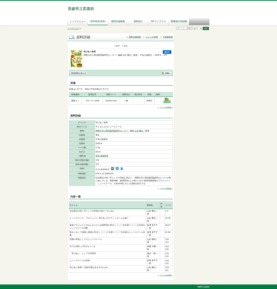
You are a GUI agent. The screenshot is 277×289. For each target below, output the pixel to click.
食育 (98, 156)
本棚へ (168, 73)
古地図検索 (168, 37)
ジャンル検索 (152, 37)
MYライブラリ (158, 21)
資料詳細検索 (118, 21)
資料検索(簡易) (97, 21)
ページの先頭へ (166, 107)
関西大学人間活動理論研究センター (112, 131)
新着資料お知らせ (78, 73)
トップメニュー (78, 21)
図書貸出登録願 (179, 21)
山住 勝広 (139, 131)
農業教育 (104, 156)
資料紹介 (138, 21)
